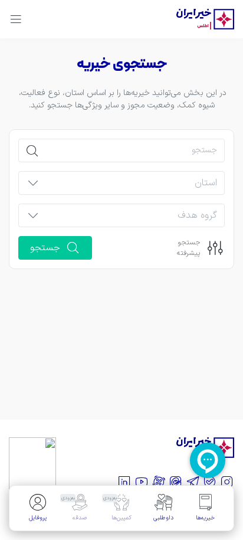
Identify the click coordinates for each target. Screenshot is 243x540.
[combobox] (131, 186)
